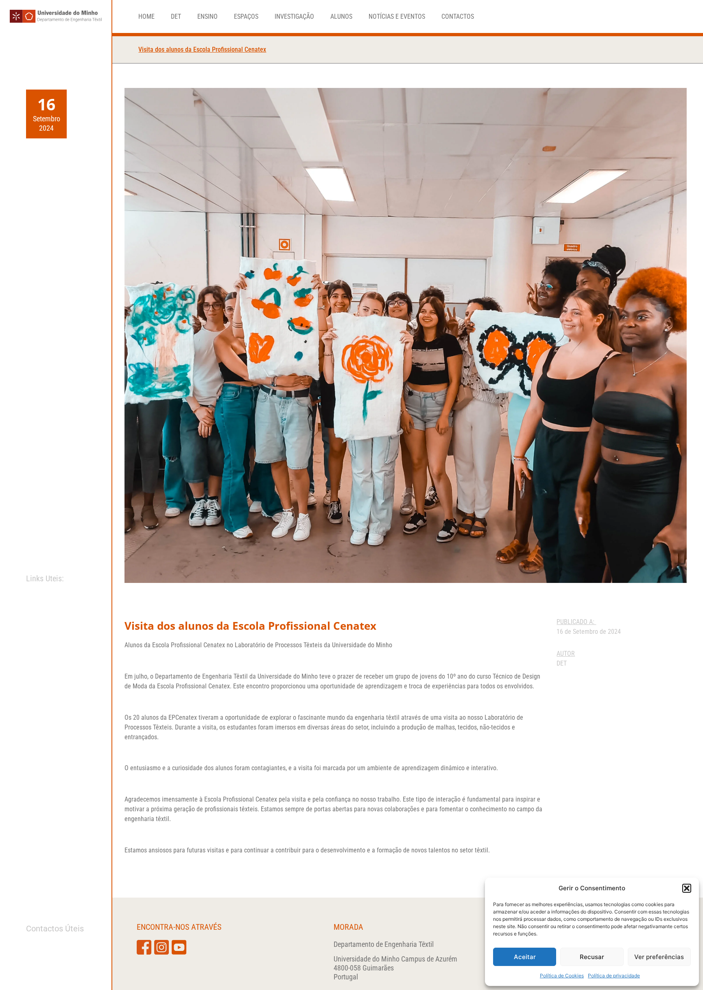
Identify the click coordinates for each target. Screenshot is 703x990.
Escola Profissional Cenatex (188, 645)
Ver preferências (659, 957)
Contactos (457, 16)
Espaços (246, 16)
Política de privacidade (614, 975)
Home (146, 16)
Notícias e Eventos (397, 16)
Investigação (294, 16)
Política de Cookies (562, 975)
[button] (687, 888)
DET (176, 16)
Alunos (341, 16)
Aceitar (525, 957)
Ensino (207, 16)
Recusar (592, 957)
